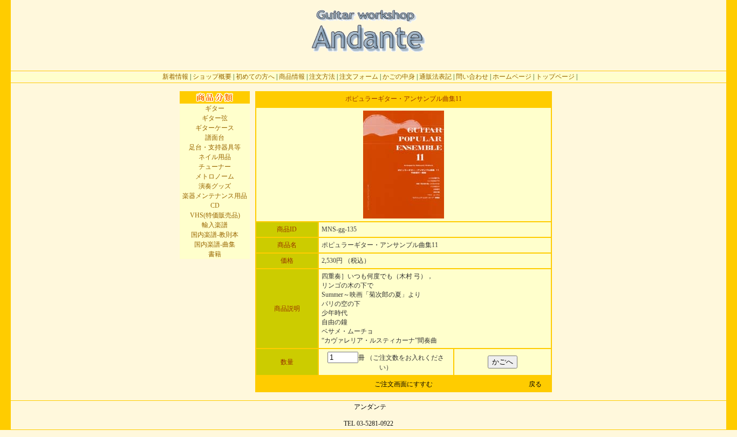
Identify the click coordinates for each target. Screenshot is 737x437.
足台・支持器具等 (215, 147)
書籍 (214, 254)
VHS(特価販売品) (215, 215)
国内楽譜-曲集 (214, 244)
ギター (214, 108)
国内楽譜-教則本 (214, 234)
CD (215, 205)
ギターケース (214, 128)
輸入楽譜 (215, 225)
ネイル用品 (215, 157)
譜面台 (214, 137)
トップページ (555, 76)
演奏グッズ (215, 186)
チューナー (215, 166)
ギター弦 (215, 118)
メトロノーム (214, 176)
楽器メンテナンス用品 (214, 196)
